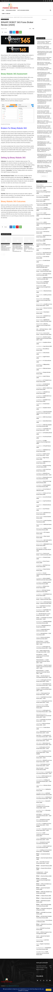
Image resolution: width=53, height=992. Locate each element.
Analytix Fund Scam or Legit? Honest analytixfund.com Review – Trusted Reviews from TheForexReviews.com (6, 248)
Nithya (37, 676)
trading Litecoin (39, 872)
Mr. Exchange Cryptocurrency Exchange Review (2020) (43, 300)
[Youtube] (51, 1)
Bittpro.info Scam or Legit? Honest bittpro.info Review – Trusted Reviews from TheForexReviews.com (44, 63)
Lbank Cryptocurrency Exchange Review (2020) (43, 214)
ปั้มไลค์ (37, 854)
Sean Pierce (38, 735)
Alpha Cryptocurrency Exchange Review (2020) (43, 245)
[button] (50, 10)
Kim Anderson (39, 654)
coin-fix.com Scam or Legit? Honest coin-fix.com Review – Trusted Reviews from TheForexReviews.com (44, 42)
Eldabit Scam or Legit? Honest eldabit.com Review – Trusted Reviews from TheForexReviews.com (44, 122)
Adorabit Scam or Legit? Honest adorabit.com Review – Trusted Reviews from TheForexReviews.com (44, 79)
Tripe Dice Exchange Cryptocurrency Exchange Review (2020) (44, 413)
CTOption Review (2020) (46, 895)
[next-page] (4, 254)
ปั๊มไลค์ (37, 887)
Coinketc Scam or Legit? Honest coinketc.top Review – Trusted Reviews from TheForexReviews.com (44, 107)
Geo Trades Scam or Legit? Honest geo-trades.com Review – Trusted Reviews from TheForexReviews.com (44, 127)
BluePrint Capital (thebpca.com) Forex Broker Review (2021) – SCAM (43, 338)
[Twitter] (47, 1)
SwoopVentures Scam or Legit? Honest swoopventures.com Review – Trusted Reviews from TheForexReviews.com (44, 132)
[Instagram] (45, 1)
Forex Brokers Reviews (8, 17)
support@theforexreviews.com (12, 985)
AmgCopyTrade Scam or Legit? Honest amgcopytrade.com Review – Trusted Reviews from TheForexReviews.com (44, 161)
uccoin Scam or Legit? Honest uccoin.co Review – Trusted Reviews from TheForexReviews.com (44, 68)
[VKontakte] (50, 980)
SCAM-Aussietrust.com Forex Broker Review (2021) (42, 656)
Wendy (37, 617)
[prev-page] (2, 254)
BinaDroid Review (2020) (46, 876)
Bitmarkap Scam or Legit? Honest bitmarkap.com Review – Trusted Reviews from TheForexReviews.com (44, 117)
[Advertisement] (44, 27)
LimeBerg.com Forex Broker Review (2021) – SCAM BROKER (43, 752)
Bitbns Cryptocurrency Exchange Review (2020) (43, 192)
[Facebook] (43, 1)
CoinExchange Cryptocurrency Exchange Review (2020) (43, 880)
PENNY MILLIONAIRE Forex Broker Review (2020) (43, 549)
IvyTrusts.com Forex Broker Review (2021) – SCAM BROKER (43, 816)
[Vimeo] (49, 1)
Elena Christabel (39, 768)
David (37, 932)
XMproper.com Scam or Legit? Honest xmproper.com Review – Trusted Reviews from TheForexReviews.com (44, 58)
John (37, 861)
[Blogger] (37, 980)
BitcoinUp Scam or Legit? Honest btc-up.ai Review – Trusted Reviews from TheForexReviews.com (44, 91)
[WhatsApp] (20, 32)
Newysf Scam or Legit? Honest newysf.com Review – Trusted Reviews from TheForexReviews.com (44, 47)
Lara (37, 650)
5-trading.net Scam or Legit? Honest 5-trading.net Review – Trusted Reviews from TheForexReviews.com (44, 171)
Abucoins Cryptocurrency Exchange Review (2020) (43, 325)
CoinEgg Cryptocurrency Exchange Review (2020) (43, 442)
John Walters (39, 814)
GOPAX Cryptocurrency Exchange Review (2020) (43, 224)
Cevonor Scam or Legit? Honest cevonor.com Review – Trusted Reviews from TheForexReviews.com (44, 112)
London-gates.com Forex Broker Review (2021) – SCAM (43, 643)
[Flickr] (44, 980)
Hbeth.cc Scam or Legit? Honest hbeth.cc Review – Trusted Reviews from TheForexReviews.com (44, 166)
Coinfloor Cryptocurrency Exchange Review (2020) (43, 209)
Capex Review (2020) (47, 346)
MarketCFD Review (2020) (46, 865)
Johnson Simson (39, 641)
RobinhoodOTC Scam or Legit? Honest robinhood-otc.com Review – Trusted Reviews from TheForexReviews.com (44, 96)
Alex (37, 329)
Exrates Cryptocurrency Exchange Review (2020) (43, 574)
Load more (44, 176)
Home (2, 17)
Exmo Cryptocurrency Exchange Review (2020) (43, 287)
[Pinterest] (17, 32)
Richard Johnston (40, 659)
